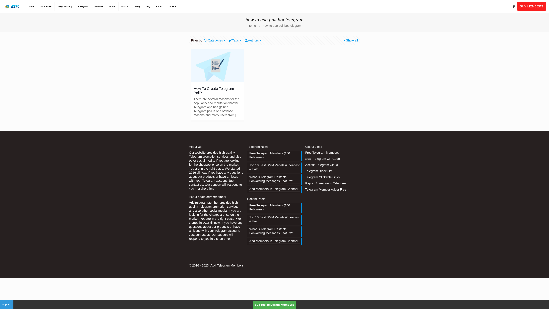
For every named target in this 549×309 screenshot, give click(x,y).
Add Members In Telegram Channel (273, 189)
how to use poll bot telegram (282, 25)
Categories (215, 40)
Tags (235, 40)
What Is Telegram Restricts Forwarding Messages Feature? (271, 179)
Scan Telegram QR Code (322, 159)
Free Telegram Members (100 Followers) (269, 155)
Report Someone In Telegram (325, 183)
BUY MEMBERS (531, 6)
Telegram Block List (318, 171)
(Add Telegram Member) (226, 265)
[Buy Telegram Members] (12, 6)
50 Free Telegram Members (274, 304)
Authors (253, 40)
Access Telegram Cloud (321, 165)
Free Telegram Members (322, 152)
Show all (352, 40)
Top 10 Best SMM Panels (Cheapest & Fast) (274, 167)
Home (252, 25)
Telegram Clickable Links (322, 177)
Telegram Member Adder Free (325, 189)
